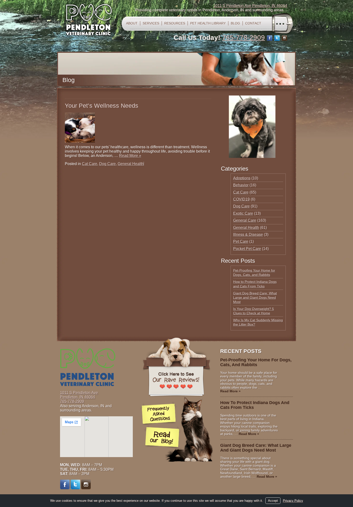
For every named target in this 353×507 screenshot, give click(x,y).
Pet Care (240, 241)
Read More (130, 156)
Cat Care (89, 164)
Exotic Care (243, 213)
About (132, 23)
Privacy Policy (293, 500)
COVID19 (241, 199)
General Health (131, 164)
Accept (273, 500)
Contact (253, 23)
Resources (174, 23)
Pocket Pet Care (247, 249)
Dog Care (107, 164)
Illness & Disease (248, 235)
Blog (235, 23)
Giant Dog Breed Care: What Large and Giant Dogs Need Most (255, 297)
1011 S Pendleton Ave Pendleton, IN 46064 (250, 6)
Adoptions (241, 178)
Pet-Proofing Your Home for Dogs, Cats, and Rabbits (256, 362)
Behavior (241, 185)
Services (151, 23)
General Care (244, 220)
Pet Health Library (208, 23)
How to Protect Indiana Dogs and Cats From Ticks (254, 405)
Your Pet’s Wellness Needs (101, 105)
